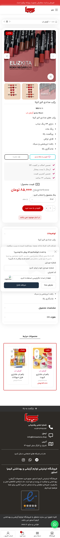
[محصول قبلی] (9, 21)
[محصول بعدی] (4, 21)
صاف (24, 199)
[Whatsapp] (30, 459)
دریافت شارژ (21, 285)
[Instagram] (23, 459)
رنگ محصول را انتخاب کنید (45, 195)
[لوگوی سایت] (30, 9)
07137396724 (40, 428)
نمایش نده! (48, 285)
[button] (36, 356)
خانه (52, 22)
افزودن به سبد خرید (32, 208)
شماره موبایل (50, 262)
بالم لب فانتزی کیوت (42, 376)
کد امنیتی (52, 272)
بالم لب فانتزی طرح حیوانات (17, 376)
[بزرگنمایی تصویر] (50, 77)
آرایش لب (45, 22)
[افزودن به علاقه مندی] (36, 351)
